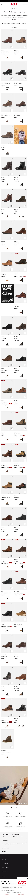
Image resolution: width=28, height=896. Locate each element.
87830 (2, 625)
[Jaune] (7, 280)
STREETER (3, 273)
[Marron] (7, 57)
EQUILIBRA (17, 115)
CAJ (15, 402)
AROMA (3, 179)
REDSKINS (16, 50)
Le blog (4, 851)
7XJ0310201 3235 (5, 497)
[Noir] (7, 121)
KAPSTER (16, 688)
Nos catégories (5, 863)
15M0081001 (4, 465)
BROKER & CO (17, 527)
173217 (16, 561)
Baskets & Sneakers (6, 23)
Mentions (4, 876)
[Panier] (26, 4)
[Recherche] (24, 4)
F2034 (2, 434)
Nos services (5, 871)
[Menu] (1, 4)
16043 (16, 529)
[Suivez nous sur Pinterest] (8, 848)
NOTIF (2, 243)
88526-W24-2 (4, 656)
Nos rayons (4, 859)
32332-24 (3, 720)
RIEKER (15, 304)
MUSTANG (3, 463)
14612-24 (16, 306)
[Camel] (20, 57)
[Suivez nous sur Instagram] (5, 848)
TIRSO (15, 211)
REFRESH (16, 559)
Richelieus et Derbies (15, 23)
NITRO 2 (16, 243)
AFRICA (16, 179)
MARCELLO (3, 529)
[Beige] (20, 439)
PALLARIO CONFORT (6, 593)
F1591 (16, 338)
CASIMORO (3, 402)
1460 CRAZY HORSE (6, 752)
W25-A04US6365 (5, 84)
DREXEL (16, 656)
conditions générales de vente (9, 844)
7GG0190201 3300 (19, 593)
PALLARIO (16, 434)
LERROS (2, 368)
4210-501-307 (4, 370)
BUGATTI (2, 50)
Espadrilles (24, 23)
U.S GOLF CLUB (4, 82)
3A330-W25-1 (18, 625)
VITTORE (3, 561)
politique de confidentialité (21, 843)
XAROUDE (3, 275)
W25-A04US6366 (5, 115)
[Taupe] (7, 152)
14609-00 (16, 370)
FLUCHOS (2, 145)
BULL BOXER (3, 495)
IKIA (2, 211)
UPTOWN (16, 52)
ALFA (15, 275)
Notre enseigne (5, 867)
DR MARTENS (3, 750)
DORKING (2, 177)
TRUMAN (3, 147)
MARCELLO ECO (5, 52)
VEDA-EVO (3, 338)
